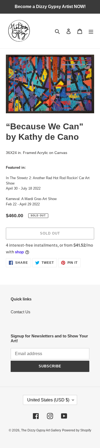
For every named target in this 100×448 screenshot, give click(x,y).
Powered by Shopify (76, 430)
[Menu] (91, 31)
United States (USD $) (48, 400)
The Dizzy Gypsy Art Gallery (41, 430)
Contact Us (20, 312)
